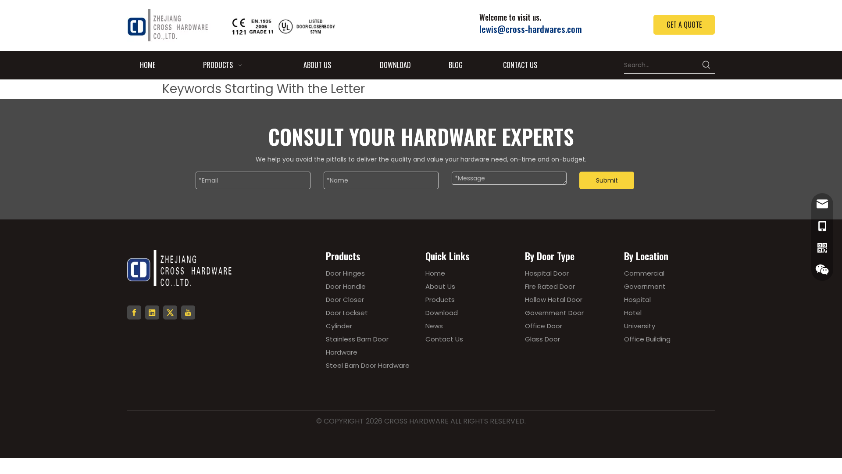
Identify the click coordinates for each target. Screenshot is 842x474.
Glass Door (542, 339)
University (639, 325)
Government (645, 286)
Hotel (633, 312)
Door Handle (346, 286)
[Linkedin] (152, 312)
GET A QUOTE (684, 24)
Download (441, 312)
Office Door (543, 325)
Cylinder (339, 325)
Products (440, 299)
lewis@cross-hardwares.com (530, 29)
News (434, 325)
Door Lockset (347, 312)
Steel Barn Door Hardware (368, 365)
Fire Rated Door (550, 286)
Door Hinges (345, 273)
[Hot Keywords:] (706, 65)
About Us (440, 286)
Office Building (647, 339)
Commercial (644, 273)
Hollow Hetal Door (553, 299)
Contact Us (444, 339)
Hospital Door (547, 273)
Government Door (554, 312)
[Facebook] (134, 312)
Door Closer (345, 299)
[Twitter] (170, 312)
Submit (607, 180)
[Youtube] (188, 312)
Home (435, 273)
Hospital (637, 299)
